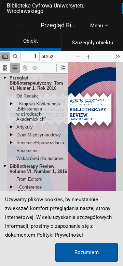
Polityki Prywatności (60, 235)
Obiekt (30, 41)
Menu (96, 26)
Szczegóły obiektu (92, 43)
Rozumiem (86, 252)
